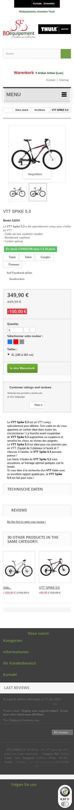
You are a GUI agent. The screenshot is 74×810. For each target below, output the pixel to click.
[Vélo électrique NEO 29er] (19, 567)
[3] (65, 704)
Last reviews (16, 687)
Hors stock (21, 110)
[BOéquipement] (37, 29)
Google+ (45, 257)
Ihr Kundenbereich (19, 663)
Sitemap (64, 80)
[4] (67, 704)
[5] (70, 704)
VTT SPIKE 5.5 (49, 587)
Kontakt (37, 3)
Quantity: (13, 323)
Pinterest (13, 264)
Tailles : (12, 349)
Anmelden (49, 3)
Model (7, 220)
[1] (59, 704)
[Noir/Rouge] (16, 341)
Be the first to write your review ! (26, 521)
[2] (62, 704)
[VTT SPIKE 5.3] (17, 192)
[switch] (65, 804)
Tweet (12, 257)
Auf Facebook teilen (19, 272)
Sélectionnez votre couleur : (25, 336)
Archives (39, 110)
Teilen (28, 257)
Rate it (38, 404)
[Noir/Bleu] (10, 341)
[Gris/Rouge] (22, 341)
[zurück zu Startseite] (7, 110)
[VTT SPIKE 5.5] (55, 567)
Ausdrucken (16, 279)
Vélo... (7, 587)
